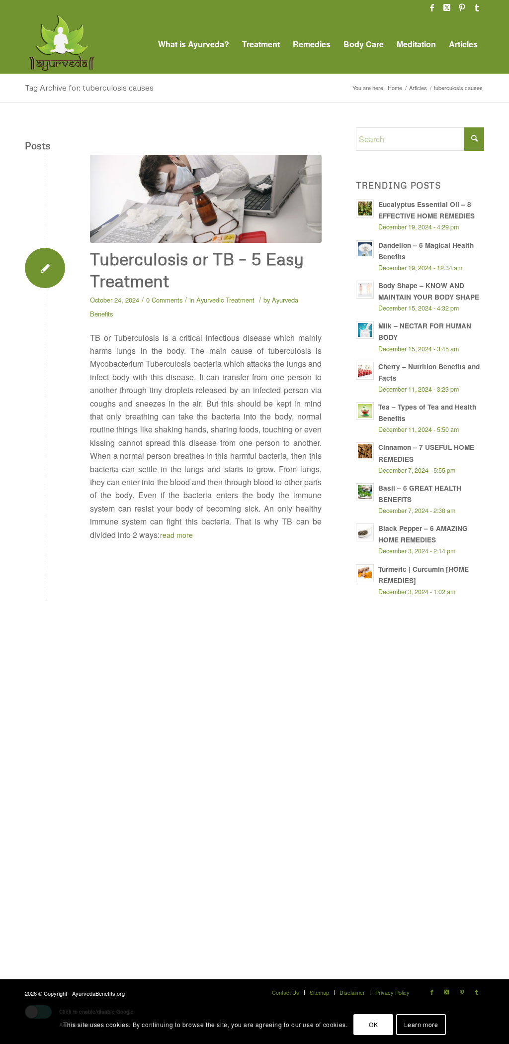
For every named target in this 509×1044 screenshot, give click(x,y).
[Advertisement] (430, 782)
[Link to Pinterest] (461, 7)
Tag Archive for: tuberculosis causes (89, 88)
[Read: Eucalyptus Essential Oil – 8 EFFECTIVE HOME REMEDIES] (365, 208)
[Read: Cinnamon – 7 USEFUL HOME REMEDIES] (365, 451)
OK (373, 1024)
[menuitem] (194, 44)
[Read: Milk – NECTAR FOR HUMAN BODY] (365, 330)
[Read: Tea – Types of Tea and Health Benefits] (365, 411)
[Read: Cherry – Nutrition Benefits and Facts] (365, 371)
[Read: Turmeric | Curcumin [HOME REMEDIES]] (365, 573)
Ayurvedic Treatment (225, 300)
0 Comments (164, 300)
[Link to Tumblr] (476, 7)
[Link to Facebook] (431, 7)
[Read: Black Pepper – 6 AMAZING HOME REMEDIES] (365, 532)
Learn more (421, 1024)
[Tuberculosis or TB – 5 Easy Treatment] (206, 199)
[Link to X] (446, 7)
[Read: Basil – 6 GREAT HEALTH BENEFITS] (365, 492)
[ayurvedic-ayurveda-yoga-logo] (62, 44)
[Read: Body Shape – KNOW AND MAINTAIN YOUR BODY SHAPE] (365, 290)
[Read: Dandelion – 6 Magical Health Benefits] (365, 249)
